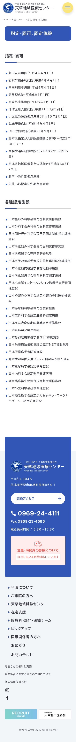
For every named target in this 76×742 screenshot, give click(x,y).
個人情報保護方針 (16, 682)
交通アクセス (25, 498)
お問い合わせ (22, 655)
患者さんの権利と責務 (18, 666)
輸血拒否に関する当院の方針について (28, 674)
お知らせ (18, 645)
